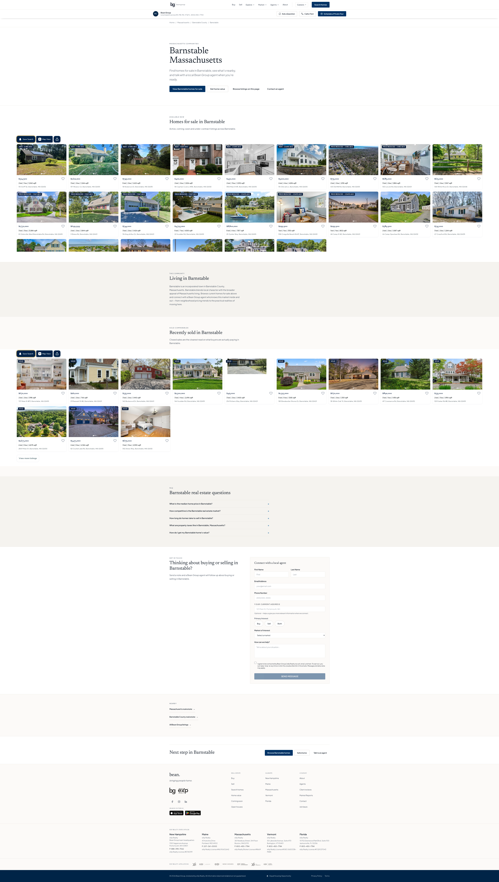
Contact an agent (275, 89)
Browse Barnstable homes (278, 753)
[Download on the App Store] (176, 813)
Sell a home (302, 753)
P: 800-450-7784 (242, 846)
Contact (303, 801)
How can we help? (262, 642)
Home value (236, 795)
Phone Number (260, 593)
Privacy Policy (316, 876)
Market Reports (306, 795)
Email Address (260, 581)
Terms (327, 876)
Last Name (295, 569)
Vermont (269, 795)
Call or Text (309, 14)
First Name (259, 569)
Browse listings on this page (246, 89)
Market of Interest (262, 630)
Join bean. (304, 807)
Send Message (289, 676)
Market (261, 5)
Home (172, 22)
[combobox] (289, 609)
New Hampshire (272, 778)
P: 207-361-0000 (209, 846)
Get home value (217, 89)
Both (280, 623)
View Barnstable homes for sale (187, 89)
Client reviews (305, 789)
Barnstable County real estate (183, 717)
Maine (268, 784)
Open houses (237, 807)
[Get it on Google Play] (193, 813)
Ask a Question (288, 14)
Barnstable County (199, 22)
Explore (249, 5)
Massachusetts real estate (182, 709)
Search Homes (320, 5)
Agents (273, 5)
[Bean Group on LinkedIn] (186, 802)
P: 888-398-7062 (176, 849)
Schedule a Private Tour (334, 14)
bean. (174, 775)
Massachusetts (183, 22)
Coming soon (237, 801)
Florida (268, 801)
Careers (300, 5)
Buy (233, 4)
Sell (240, 4)
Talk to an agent (320, 753)
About (285, 4)
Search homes (237, 789)
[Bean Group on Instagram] (179, 802)
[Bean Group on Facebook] (172, 802)
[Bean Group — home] (177, 4)
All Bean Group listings (180, 724)
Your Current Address (267, 604)
